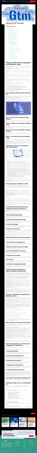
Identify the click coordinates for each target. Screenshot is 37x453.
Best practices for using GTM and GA (12, 50)
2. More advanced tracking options (13, 53)
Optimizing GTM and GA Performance (12, 42)
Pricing (24, 1)
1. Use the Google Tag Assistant (12, 38)
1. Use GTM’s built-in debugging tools (13, 43)
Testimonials (25, 446)
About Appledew (11, 1)
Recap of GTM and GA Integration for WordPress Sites (13, 29)
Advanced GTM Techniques (10, 28)
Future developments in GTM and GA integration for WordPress (15, 51)
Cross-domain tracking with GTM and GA (12, 30)
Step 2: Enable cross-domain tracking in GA (13, 32)
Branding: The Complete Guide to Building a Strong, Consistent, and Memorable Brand (14, 424)
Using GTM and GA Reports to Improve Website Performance (15, 48)
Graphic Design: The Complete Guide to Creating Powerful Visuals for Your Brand (5, 424)
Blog (21, 1)
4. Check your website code (12, 41)
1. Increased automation (11, 52)
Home (7, 1)
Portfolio (19, 1)
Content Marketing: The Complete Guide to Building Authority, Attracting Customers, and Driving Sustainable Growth (31, 424)
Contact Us (26, 1)
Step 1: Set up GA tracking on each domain (12, 31)
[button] (30, 26)
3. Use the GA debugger (11, 40)
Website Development (31, 441)
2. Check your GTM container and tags (13, 39)
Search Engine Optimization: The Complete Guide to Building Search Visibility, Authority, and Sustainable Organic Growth (22, 424)
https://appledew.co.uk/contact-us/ (22, 403)
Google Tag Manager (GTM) (16, 406)
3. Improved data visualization (12, 54)
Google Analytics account (10, 406)
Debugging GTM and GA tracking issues (13, 37)
